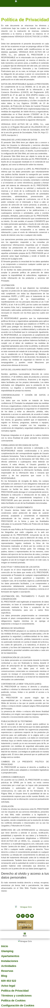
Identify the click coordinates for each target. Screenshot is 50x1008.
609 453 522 (8, 980)
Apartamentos (10, 956)
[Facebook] (18, 916)
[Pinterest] (27, 916)
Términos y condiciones (16, 995)
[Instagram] (23, 916)
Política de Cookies (13, 1000)
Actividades (8, 965)
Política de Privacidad (15, 990)
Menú (25, 936)
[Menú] (25, 934)
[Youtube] (32, 916)
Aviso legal (8, 985)
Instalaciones (9, 961)
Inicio (4, 946)
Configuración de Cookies (17, 1005)
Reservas (7, 970)
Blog (4, 975)
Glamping (7, 951)
